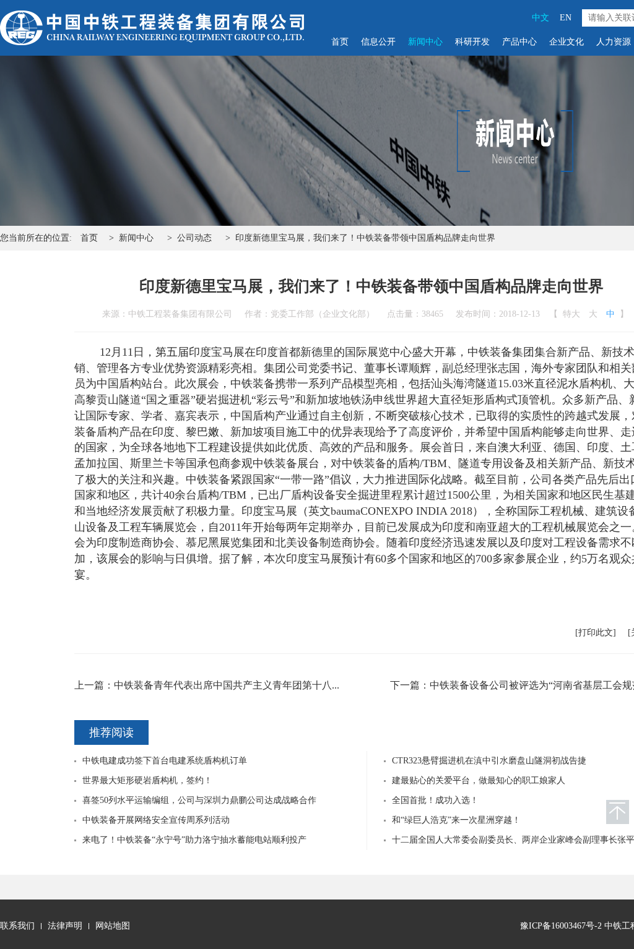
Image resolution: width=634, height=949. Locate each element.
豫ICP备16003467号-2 (561, 925)
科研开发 (472, 41)
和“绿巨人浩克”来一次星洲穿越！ (456, 820)
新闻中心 (425, 41)
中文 (540, 17)
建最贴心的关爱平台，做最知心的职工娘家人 (478, 780)
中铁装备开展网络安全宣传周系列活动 (156, 820)
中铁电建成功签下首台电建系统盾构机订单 (164, 760)
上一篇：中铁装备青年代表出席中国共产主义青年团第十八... (206, 685)
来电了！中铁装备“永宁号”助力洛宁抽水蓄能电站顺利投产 (194, 839)
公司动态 (194, 238)
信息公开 (378, 41)
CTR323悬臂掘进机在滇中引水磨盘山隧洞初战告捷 (489, 760)
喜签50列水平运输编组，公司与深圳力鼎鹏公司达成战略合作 (199, 800)
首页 (340, 41)
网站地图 (112, 925)
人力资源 (613, 41)
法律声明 (65, 925)
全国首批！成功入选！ (435, 800)
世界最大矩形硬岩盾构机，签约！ (147, 780)
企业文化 (566, 41)
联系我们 (17, 925)
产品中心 (519, 41)
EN (565, 17)
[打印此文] (595, 632)
